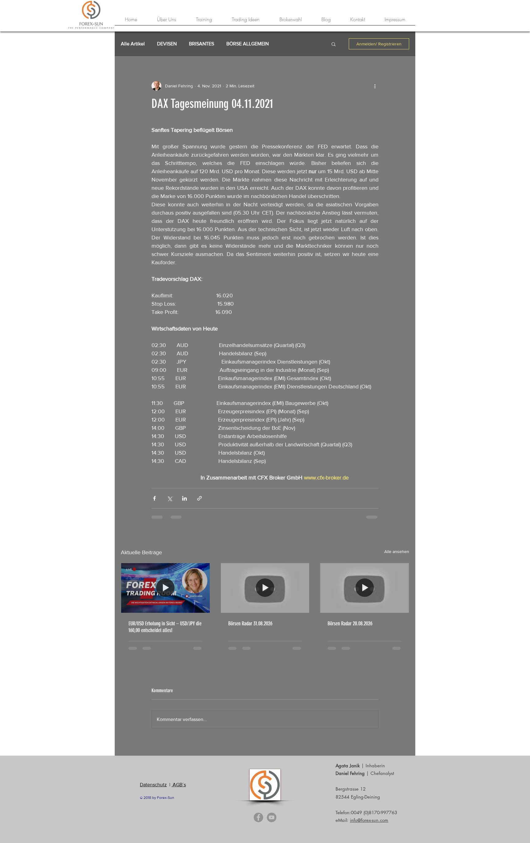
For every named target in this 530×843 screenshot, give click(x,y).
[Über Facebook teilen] (154, 498)
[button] (333, 43)
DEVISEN (167, 43)
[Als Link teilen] (199, 498)
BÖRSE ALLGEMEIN (247, 43)
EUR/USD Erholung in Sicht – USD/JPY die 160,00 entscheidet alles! (165, 627)
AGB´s (178, 784)
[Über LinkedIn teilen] (184, 498)
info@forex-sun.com (369, 820)
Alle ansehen (396, 551)
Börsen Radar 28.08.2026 (350, 623)
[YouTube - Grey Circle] (271, 817)
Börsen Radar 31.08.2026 (250, 623)
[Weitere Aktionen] (374, 86)
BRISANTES (201, 43)
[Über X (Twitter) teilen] (169, 498)
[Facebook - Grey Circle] (258, 817)
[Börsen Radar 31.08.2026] (265, 588)
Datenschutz (153, 784)
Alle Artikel (133, 43)
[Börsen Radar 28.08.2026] (364, 588)
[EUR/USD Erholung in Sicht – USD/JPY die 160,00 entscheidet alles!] (165, 588)
